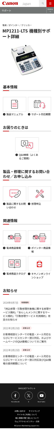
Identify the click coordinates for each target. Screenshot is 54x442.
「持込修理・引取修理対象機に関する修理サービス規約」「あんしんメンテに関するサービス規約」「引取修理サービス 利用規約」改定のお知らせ (27, 314)
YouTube (41, 402)
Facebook (15, 402)
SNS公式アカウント (27, 388)
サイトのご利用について (27, 414)
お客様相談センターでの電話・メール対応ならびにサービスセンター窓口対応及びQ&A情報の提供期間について (27, 359)
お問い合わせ (20, 411)
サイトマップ (34, 411)
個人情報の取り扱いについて (27, 418)
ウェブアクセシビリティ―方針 (27, 421)
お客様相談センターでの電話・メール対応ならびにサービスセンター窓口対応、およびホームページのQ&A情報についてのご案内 (27, 337)
